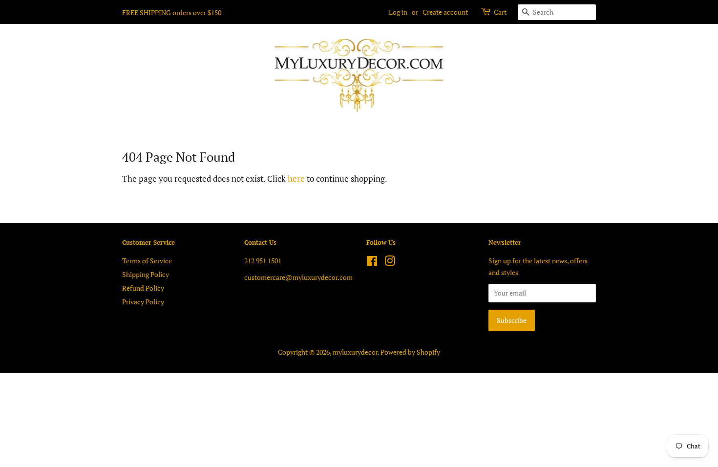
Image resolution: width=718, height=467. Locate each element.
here (296, 178)
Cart (500, 12)
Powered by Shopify (410, 352)
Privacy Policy (143, 301)
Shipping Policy (145, 274)
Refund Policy (143, 288)
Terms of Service (147, 260)
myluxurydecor (355, 352)
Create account (445, 12)
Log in (398, 12)
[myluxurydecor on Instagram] (389, 262)
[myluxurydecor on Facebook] (372, 262)
